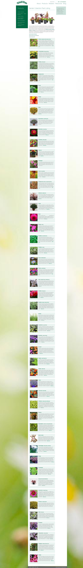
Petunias (50, 29)
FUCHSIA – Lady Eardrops (41, 268)
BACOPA (39, 85)
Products (45, 3)
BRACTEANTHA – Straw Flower (42, 129)
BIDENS (39, 107)
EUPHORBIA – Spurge (41, 247)
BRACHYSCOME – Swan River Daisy (43, 118)
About (39, 3)
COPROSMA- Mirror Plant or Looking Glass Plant (45, 181)
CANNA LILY (40, 150)
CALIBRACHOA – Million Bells (42, 139)
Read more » (45, 102)
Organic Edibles (20, 16)
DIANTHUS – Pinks (40, 224)
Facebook (65, 1)
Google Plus (63, 1)
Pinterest (64, 1)
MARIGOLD (39, 412)
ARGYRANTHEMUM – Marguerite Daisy (43, 51)
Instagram (60, 1)
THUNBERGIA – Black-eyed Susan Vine (43, 543)
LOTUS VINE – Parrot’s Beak (42, 390)
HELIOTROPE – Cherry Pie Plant (42, 335)
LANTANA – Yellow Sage (41, 368)
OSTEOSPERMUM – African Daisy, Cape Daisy (44, 445)
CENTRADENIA (40, 160)
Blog (64, 3)
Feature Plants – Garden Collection (21, 14)
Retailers (51, 3)
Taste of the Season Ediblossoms (21, 23)
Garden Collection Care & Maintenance (34, 35)
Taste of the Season (21, 20)
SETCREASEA (40, 522)
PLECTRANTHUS (40, 467)
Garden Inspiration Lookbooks (20, 25)
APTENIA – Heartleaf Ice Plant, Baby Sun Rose (44, 39)
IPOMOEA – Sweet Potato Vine (42, 358)
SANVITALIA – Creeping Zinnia (42, 501)
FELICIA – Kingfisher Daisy (42, 257)
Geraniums (53, 29)
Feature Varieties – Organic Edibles (20, 18)
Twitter (61, 1)
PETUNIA (39, 456)
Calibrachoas (47, 29)
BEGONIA (39, 96)
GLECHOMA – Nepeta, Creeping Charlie (43, 302)
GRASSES (39, 313)
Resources (58, 3)
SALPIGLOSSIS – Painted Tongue (42, 490)
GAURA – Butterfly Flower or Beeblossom (43, 279)
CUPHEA (39, 203)
